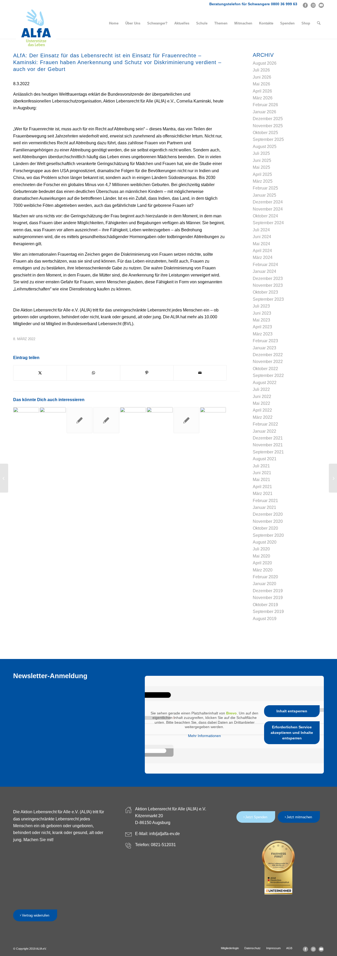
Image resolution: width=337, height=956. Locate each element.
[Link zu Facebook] (305, 5)
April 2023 (262, 327)
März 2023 (262, 334)
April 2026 (262, 91)
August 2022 (264, 382)
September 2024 (268, 223)
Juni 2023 (262, 313)
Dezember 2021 (268, 438)
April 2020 (262, 563)
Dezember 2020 (268, 514)
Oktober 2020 (265, 528)
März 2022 (262, 417)
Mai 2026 (261, 84)
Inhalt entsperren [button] (291, 711)
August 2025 (264, 146)
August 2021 (264, 459)
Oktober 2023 (265, 292)
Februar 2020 (265, 577)
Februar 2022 (265, 424)
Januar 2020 (264, 583)
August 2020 (264, 542)
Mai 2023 (261, 320)
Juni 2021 (262, 473)
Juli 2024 (261, 230)
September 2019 (268, 611)
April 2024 (262, 250)
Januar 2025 (264, 195)
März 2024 (262, 257)
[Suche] (319, 23)
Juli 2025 (261, 153)
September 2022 (268, 375)
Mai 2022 (261, 403)
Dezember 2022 (268, 354)
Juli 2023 (261, 306)
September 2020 (268, 535)
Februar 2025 (265, 188)
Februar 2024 (265, 264)
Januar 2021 (264, 507)
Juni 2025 (262, 160)
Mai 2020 (261, 556)
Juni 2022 (262, 396)
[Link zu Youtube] (321, 5)
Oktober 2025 (265, 132)
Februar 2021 (265, 500)
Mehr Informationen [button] (204, 736)
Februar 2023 (265, 341)
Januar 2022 (264, 431)
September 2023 (268, 299)
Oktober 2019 (265, 604)
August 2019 (264, 618)
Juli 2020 (261, 549)
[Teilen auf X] (40, 372)
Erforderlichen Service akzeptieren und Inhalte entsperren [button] (292, 732)
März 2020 (262, 570)
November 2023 (268, 285)
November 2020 (268, 521)
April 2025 (262, 174)
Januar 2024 (264, 271)
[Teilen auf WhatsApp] (93, 372)
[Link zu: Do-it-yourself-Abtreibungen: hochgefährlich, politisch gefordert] (159, 420)
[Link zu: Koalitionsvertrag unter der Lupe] (53, 420)
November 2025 (268, 126)
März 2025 (262, 181)
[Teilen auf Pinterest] (146, 372)
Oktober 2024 (265, 216)
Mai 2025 (261, 167)
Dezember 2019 (268, 591)
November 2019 (268, 597)
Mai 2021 (261, 479)
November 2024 (268, 209)
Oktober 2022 (265, 368)
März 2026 (262, 98)
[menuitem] (114, 23)
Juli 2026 (261, 70)
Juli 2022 (261, 389)
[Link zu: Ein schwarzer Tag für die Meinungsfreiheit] (79, 420)
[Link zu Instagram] (313, 5)
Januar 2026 (264, 112)
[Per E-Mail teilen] (200, 372)
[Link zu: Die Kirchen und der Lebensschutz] (106, 420)
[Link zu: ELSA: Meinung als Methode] (213, 420)
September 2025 (268, 139)
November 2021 (268, 445)
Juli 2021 (261, 466)
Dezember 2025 (268, 118)
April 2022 (262, 410)
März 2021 (262, 493)
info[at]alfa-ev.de (164, 833)
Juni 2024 (262, 236)
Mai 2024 (261, 244)
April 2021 (262, 486)
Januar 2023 (264, 348)
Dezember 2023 (268, 278)
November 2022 (268, 361)
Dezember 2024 (268, 202)
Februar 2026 (265, 105)
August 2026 (264, 63)
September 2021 (268, 452)
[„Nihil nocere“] (4, 478)
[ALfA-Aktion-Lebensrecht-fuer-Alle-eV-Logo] (36, 28)
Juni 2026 (262, 77)
